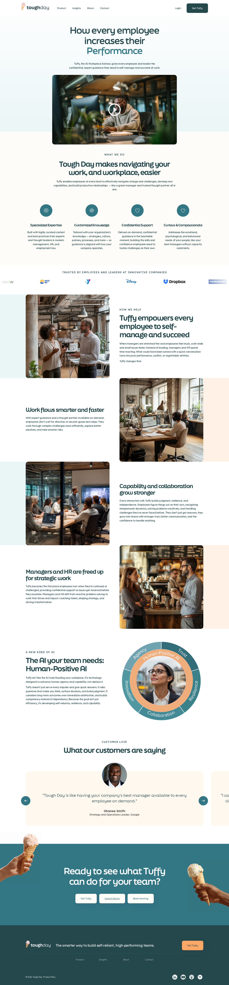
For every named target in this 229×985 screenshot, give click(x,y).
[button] (25, 800)
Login (178, 8)
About (90, 8)
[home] (35, 8)
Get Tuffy (197, 8)
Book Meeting (140, 898)
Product (61, 8)
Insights (76, 8)
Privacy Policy (49, 977)
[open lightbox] (114, 109)
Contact (104, 8)
